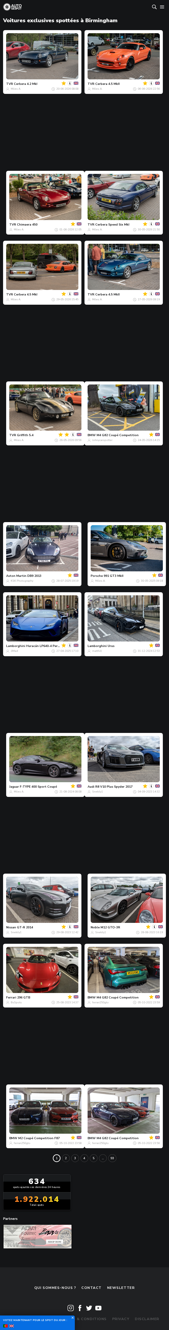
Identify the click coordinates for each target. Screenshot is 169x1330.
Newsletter (121, 1287)
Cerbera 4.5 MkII (107, 84)
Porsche (97, 576)
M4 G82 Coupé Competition (118, 435)
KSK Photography (22, 581)
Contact (91, 1287)
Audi (91, 787)
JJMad (14, 651)
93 (112, 1158)
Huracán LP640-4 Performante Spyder (54, 646)
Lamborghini (15, 646)
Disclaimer (147, 1319)
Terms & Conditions (84, 1319)
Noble (95, 927)
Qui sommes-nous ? (55, 1287)
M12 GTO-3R (110, 927)
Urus (111, 646)
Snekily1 (97, 791)
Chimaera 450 (27, 224)
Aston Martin (16, 576)
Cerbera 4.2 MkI (25, 84)
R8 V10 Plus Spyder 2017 (113, 787)
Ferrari (11, 997)
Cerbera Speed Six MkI (112, 224)
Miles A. (16, 89)
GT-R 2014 (25, 927)
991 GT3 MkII (113, 576)
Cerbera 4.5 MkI (25, 294)
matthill (97, 651)
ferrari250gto (100, 1002)
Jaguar (14, 787)
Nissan (11, 927)
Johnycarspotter (102, 440)
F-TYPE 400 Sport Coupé (38, 787)
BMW (92, 435)
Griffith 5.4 (25, 435)
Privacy (121, 1319)
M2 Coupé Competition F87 (39, 1138)
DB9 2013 (34, 576)
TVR (9, 84)
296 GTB (23, 997)
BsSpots (16, 1002)
